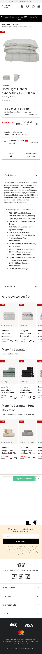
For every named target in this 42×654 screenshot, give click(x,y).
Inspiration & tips (10, 605)
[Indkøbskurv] (33, 6)
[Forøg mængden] (10, 478)
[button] (6, 100)
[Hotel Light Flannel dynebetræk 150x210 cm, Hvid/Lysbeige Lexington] (21, 50)
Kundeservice (9, 588)
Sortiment (7, 596)
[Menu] (39, 6)
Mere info (34, 142)
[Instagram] (21, 576)
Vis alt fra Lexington (10, 354)
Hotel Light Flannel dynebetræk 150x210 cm (17, 26)
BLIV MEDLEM (16, 1)
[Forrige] (4, 50)
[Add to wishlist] (12, 341)
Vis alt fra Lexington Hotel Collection (17, 414)
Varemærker (6, 24)
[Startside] (6, 6)
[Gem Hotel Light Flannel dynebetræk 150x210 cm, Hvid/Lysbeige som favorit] (37, 478)
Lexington (15, 24)
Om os (6, 613)
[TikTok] (27, 576)
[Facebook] (14, 576)
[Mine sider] (22, 6)
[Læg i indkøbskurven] (16, 341)
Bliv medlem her (33, 113)
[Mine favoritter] (27, 6)
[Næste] (37, 50)
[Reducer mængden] (3, 478)
